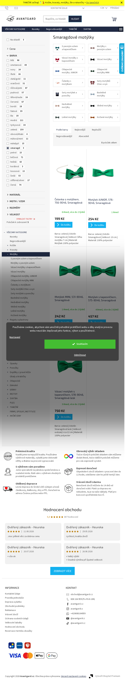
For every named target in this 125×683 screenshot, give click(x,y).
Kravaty (13, 249)
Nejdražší (96, 129)
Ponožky (14, 368)
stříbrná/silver (20, 180)
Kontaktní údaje (59, 8)
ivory (15, 69)
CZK (102, 8)
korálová (16, 166)
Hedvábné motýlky (20, 302)
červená (17, 102)
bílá (14, 60)
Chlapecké (15, 381)
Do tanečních (92, 2)
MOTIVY (13, 394)
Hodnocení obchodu (62, 509)
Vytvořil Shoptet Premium (107, 676)
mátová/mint (19, 138)
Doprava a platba (13, 602)
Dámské (14, 385)
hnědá (16, 162)
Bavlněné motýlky (19, 298)
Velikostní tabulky (13, 622)
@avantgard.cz (78, 623)
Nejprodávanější (18, 241)
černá (15, 185)
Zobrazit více (62, 570)
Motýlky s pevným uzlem (23, 263)
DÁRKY (13, 389)
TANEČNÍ (14, 407)
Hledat (75, 18)
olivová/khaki (19, 134)
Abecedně (84, 136)
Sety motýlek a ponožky (22, 293)
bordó (16, 106)
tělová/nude (19, 97)
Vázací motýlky (18, 271)
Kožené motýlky (19, 315)
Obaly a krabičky (18, 376)
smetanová (18, 65)
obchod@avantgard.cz (82, 594)
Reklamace (10, 610)
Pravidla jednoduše (14, 598)
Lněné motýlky (18, 311)
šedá (15, 175)
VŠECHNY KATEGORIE (17, 232)
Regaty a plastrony (19, 319)
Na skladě (17, 39)
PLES (12, 402)
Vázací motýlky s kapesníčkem (25, 267)
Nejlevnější (80, 129)
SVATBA (14, 398)
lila (14, 115)
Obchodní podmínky (15, 606)
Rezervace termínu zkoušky (18, 631)
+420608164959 (78, 613)
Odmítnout (80, 355)
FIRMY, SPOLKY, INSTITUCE (22, 411)
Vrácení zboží (11, 614)
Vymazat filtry (24, 219)
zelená (16, 129)
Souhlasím (82, 344)
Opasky (13, 363)
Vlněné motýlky (18, 306)
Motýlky (14, 254)
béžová (16, 157)
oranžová (17, 83)
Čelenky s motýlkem (20, 285)
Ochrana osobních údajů (16, 618)
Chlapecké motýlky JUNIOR (24, 276)
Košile (13, 245)
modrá (16, 120)
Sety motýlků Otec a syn (23, 289)
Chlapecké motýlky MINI (22, 280)
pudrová (17, 92)
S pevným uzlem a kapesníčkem (26, 258)
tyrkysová (18, 125)
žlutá (15, 74)
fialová (16, 111)
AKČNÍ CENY (15, 415)
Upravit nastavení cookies (73, 676)
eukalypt (17, 143)
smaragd (17, 148)
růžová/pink (18, 88)
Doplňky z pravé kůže (20, 372)
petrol (16, 152)
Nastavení (14, 337)
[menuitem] (15, 29)
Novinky (14, 236)
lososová (17, 171)
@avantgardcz (78, 618)
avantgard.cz (77, 604)
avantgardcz (77, 608)
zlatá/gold (18, 79)
